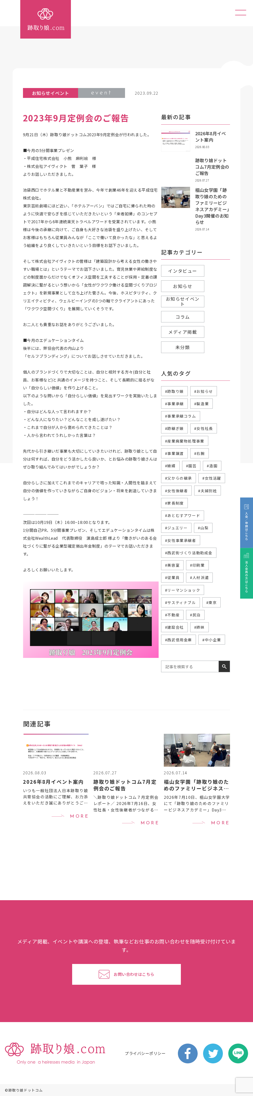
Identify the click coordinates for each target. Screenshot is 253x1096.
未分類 (182, 347)
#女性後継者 (176, 490)
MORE (79, 816)
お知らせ (182, 286)
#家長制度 (174, 503)
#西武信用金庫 (178, 639)
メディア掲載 (182, 332)
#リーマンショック (182, 590)
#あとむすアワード (182, 515)
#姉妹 (199, 627)
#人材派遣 (199, 577)
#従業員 (172, 577)
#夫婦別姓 (207, 490)
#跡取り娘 (174, 391)
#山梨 (203, 527)
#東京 (211, 602)
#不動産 (172, 614)
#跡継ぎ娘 (174, 428)
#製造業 (201, 403)
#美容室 (172, 565)
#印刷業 (197, 565)
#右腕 (199, 453)
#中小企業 (211, 639)
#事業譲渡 (174, 453)
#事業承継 (174, 403)
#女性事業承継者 (180, 540)
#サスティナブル (180, 602)
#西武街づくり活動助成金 (188, 552)
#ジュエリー (176, 527)
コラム (182, 316)
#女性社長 (203, 428)
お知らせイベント (183, 301)
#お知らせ (203, 391)
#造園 (212, 465)
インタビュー (182, 271)
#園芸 (191, 465)
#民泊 (195, 614)
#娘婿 (170, 465)
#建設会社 (174, 627)
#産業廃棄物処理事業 (184, 441)
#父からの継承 (178, 478)
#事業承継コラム (180, 416)
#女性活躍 (211, 478)
